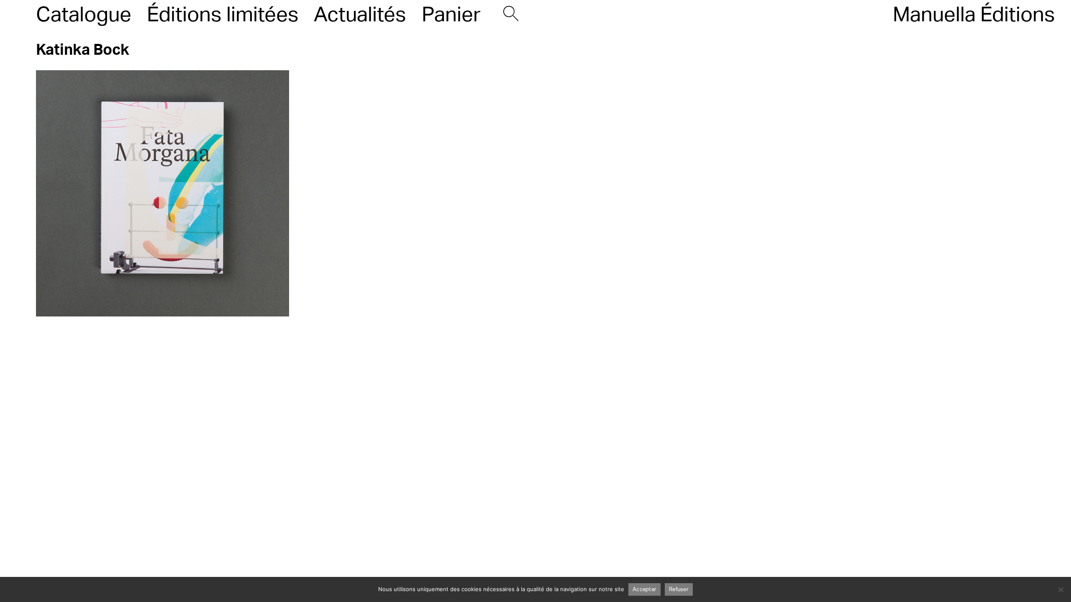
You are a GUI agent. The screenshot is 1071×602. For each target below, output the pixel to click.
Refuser (679, 589)
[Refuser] (1060, 589)
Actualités (360, 15)
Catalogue (83, 15)
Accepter (644, 589)
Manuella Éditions (974, 15)
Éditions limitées (223, 15)
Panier (451, 15)
